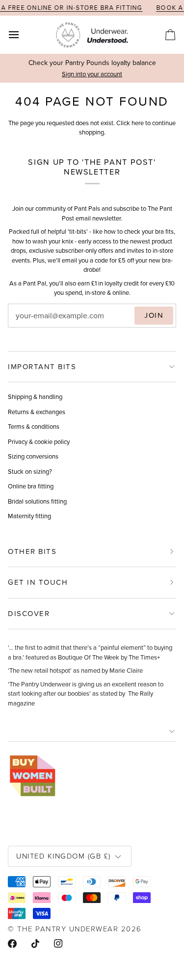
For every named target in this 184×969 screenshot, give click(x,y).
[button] (92, 732)
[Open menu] (22, 35)
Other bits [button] (32, 551)
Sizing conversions (33, 456)
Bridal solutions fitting (37, 501)
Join (153, 315)
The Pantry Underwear (67, 929)
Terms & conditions (33, 426)
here (137, 123)
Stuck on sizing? (30, 471)
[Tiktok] (35, 943)
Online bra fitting (30, 486)
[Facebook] (12, 943)
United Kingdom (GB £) (63, 856)
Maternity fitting (29, 516)
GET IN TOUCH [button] (38, 582)
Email (25, 325)
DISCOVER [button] (29, 613)
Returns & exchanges (36, 412)
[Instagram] (58, 943)
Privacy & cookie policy (39, 441)
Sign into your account (92, 74)
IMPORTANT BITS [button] (42, 366)
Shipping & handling (35, 396)
